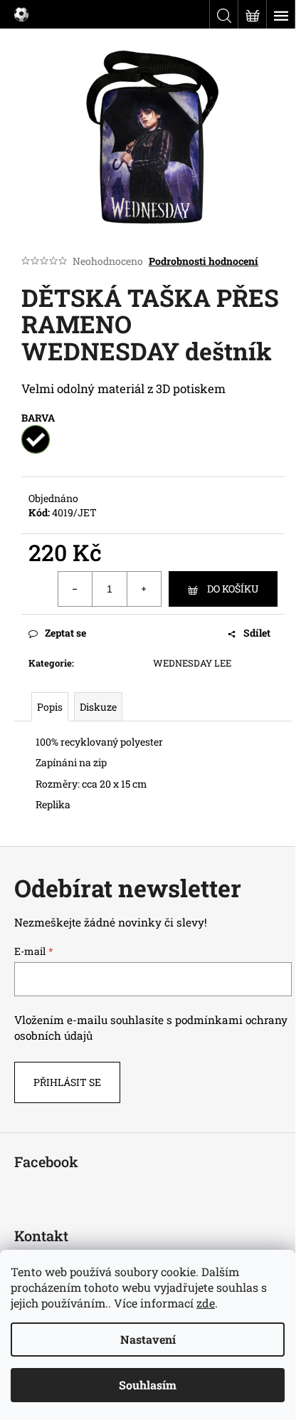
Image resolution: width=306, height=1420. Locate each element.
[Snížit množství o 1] (75, 589)
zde (205, 1302)
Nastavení (148, 1339)
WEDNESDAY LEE (192, 663)
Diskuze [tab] (98, 707)
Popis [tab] (50, 707)
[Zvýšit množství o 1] (144, 589)
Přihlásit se (67, 1082)
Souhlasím (147, 1384)
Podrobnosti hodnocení (203, 261)
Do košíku (232, 588)
